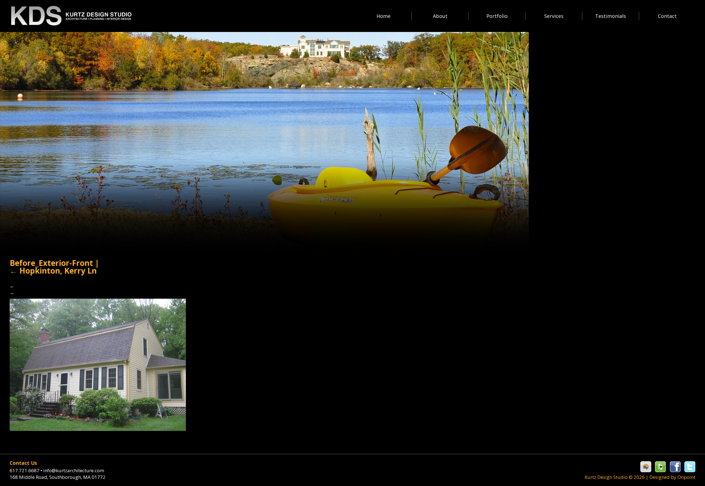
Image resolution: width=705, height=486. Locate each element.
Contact (667, 16)
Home (383, 16)
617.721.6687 (26, 470)
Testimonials (610, 16)
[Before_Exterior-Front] (98, 364)
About (440, 16)
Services (553, 16)
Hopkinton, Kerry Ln (53, 270)
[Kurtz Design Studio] (71, 16)
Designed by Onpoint (672, 477)
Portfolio (497, 16)
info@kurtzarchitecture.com (73, 470)
